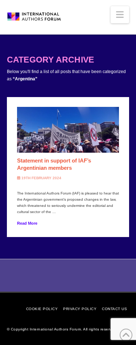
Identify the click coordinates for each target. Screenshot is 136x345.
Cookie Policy (42, 309)
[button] (120, 14)
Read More (27, 223)
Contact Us (114, 309)
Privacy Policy (79, 309)
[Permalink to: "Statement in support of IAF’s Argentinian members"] (68, 130)
